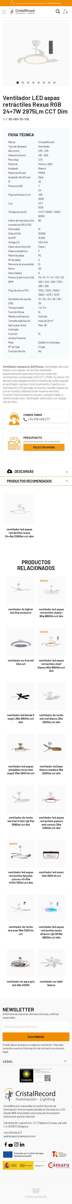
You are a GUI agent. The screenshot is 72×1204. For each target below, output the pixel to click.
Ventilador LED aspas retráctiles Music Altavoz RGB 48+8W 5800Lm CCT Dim (51, 932)
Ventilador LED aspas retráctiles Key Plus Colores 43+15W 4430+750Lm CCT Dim (20, 877)
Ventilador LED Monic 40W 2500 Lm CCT (51, 874)
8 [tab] (54, 82)
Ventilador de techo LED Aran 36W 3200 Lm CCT (20, 930)
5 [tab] (38, 82)
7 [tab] (49, 82)
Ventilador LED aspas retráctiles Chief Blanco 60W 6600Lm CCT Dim (51, 665)
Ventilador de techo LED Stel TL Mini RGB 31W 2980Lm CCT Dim (21, 821)
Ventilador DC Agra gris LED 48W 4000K (21, 983)
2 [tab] (23, 82)
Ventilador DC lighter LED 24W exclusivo (20, 611)
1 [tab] (17, 82)
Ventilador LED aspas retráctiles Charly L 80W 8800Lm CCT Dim (51, 613)
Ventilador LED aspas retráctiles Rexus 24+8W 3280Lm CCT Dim (19, 532)
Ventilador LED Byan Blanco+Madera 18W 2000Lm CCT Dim (51, 770)
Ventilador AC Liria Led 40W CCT (21, 662)
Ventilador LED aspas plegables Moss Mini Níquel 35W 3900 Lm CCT (20, 770)
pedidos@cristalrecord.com (19, 1136)
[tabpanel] (36, 53)
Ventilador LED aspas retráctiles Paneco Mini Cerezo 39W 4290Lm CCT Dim (51, 822)
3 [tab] (28, 82)
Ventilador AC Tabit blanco (51, 983)
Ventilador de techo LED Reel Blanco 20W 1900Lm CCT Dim (51, 718)
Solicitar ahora (44, 447)
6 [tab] (44, 82)
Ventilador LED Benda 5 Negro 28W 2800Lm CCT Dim (20, 718)
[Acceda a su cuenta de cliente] (65, 12)
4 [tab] (33, 82)
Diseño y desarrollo (36, 1196)
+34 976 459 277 (39, 419)
